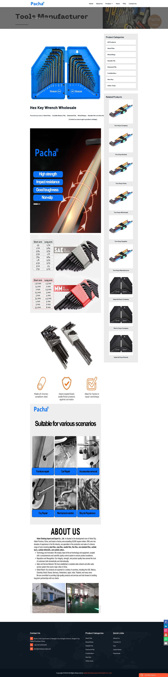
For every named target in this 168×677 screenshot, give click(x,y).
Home (91, 3)
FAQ (124, 3)
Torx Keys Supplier (121, 241)
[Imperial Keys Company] (121, 285)
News (118, 3)
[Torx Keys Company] (121, 111)
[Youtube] (166, 635)
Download (116, 653)
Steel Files (47, 115)
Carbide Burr (111, 73)
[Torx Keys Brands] (121, 140)
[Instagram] (166, 630)
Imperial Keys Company (121, 299)
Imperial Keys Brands (121, 357)
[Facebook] (166, 622)
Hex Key (47, 18)
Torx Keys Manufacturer (121, 270)
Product (108, 3)
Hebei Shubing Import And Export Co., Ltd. (98, 673)
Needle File (92, 115)
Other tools (111, 85)
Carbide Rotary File (59, 115)
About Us (99, 3)
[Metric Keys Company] (121, 314)
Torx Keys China (121, 183)
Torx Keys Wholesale (121, 212)
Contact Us (132, 3)
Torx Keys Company (121, 125)
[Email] (166, 643)
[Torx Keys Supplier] (121, 227)
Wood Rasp (111, 54)
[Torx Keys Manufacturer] (121, 256)
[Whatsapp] (166, 639)
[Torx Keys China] (121, 169)
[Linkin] (166, 626)
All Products (111, 42)
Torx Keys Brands (121, 154)
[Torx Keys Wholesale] (121, 198)
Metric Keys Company (121, 328)
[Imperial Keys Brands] (121, 343)
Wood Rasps (82, 115)
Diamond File (71, 115)
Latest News (117, 649)
